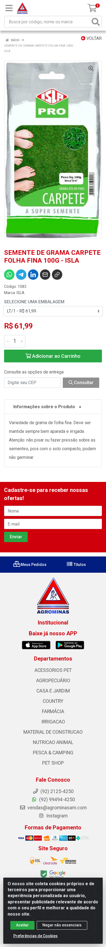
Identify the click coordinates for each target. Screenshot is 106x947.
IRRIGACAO (53, 721)
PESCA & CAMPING (53, 752)
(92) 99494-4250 (56, 799)
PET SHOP (53, 763)
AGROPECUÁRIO (53, 680)
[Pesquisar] (95, 21)
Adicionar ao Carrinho (55, 356)
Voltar (93, 38)
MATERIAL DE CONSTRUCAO (53, 732)
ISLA (20, 293)
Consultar (83, 382)
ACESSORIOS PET (53, 670)
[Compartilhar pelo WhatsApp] (9, 274)
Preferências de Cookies (35, 936)
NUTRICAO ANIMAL (53, 742)
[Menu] (9, 8)
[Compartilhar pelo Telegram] (21, 274)
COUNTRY (53, 701)
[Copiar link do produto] (57, 274)
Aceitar (22, 925)
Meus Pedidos (33, 564)
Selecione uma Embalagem (34, 301)
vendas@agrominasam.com (56, 807)
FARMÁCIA (53, 711)
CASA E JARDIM (53, 691)
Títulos (79, 564)
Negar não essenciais (62, 925)
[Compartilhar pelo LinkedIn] (33, 274)
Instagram (56, 816)
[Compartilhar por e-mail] (45, 274)
